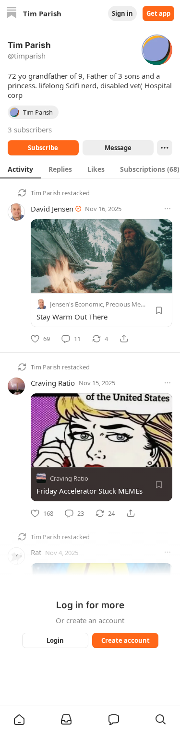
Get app (158, 13)
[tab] (20, 168)
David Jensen (52, 208)
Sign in (122, 13)
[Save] (159, 310)
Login (55, 640)
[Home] (11, 14)
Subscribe (43, 147)
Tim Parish (45, 193)
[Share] (124, 338)
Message (117, 147)
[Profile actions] (164, 147)
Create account (125, 640)
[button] (19, 719)
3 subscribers (30, 129)
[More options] (167, 208)
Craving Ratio (53, 383)
